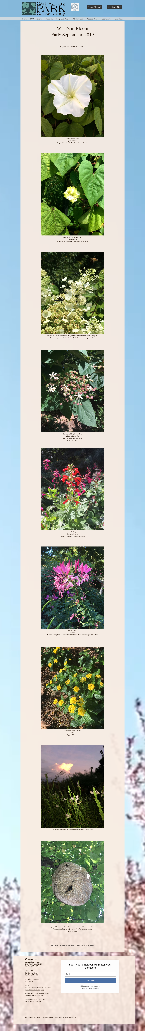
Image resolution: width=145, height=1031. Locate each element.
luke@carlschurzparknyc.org (33, 1001)
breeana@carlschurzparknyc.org (34, 995)
